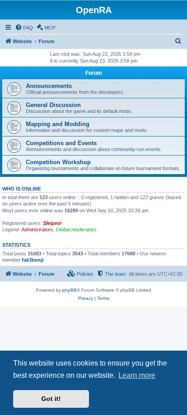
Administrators (37, 229)
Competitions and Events (61, 143)
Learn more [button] (136, 375)
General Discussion (53, 105)
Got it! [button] (51, 398)
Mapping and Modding (57, 124)
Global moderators (76, 229)
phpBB (69, 290)
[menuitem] (24, 27)
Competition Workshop (58, 162)
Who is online (21, 188)
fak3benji (33, 260)
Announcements (49, 86)
